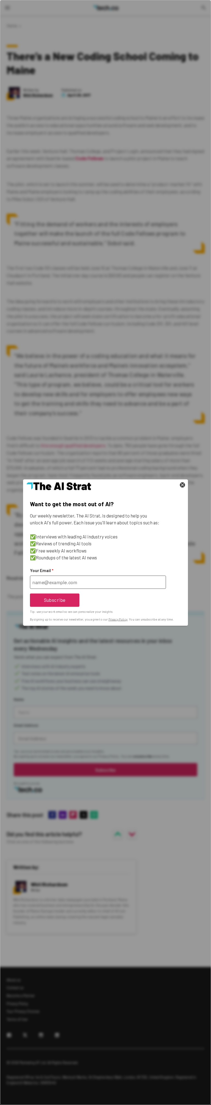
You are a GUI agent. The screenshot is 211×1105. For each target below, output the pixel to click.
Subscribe (55, 600)
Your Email (41, 570)
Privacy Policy (118, 619)
